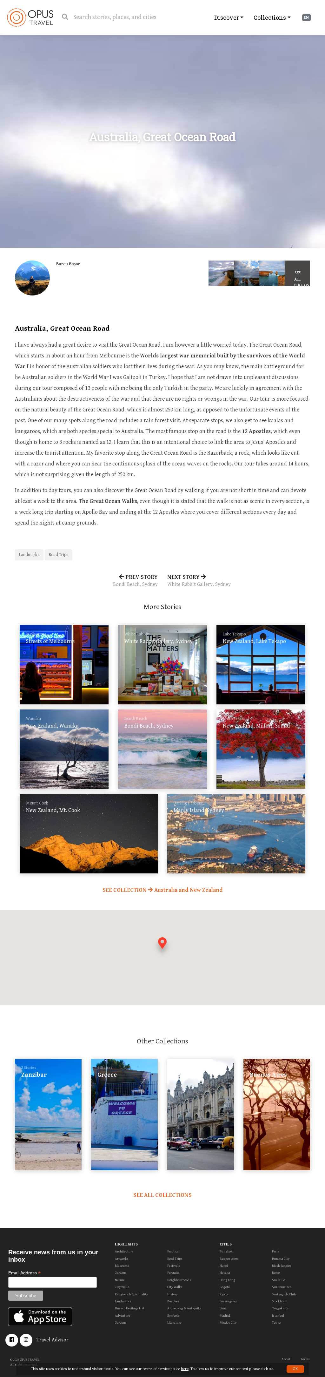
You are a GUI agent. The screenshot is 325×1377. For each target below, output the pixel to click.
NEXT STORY (199, 580)
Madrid (225, 1315)
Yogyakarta (280, 1308)
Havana (225, 1273)
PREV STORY (135, 580)
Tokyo (276, 1322)
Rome (276, 1273)
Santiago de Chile (284, 1294)
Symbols (173, 1315)
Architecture (124, 1251)
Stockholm (279, 1301)
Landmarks (29, 554)
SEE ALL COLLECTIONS (162, 1195)
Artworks (122, 1259)
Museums (122, 1266)
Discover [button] (226, 17)
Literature (174, 1322)
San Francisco (281, 1287)
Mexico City (228, 1322)
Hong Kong (227, 1280)
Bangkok (226, 1251)
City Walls (122, 1287)
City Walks (174, 1287)
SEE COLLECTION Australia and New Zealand (163, 890)
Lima (223, 1308)
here (185, 1369)
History (172, 1294)
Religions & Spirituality (131, 1294)
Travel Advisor (52, 1340)
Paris (275, 1251)
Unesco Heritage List (129, 1308)
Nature (120, 1280)
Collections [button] (270, 17)
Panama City (280, 1259)
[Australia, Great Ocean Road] (221, 273)
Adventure (122, 1315)
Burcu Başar (68, 264)
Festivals (173, 1266)
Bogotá (225, 1287)
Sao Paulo (278, 1280)
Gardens (121, 1273)
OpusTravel (30, 17)
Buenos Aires (229, 1259)
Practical (173, 1251)
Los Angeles (228, 1301)
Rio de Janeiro (281, 1266)
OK (295, 1369)
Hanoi (224, 1266)
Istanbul (278, 1315)
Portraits (173, 1273)
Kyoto (224, 1294)
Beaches (173, 1301)
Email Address (24, 1273)
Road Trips (58, 554)
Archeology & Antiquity (184, 1308)
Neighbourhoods (179, 1280)
